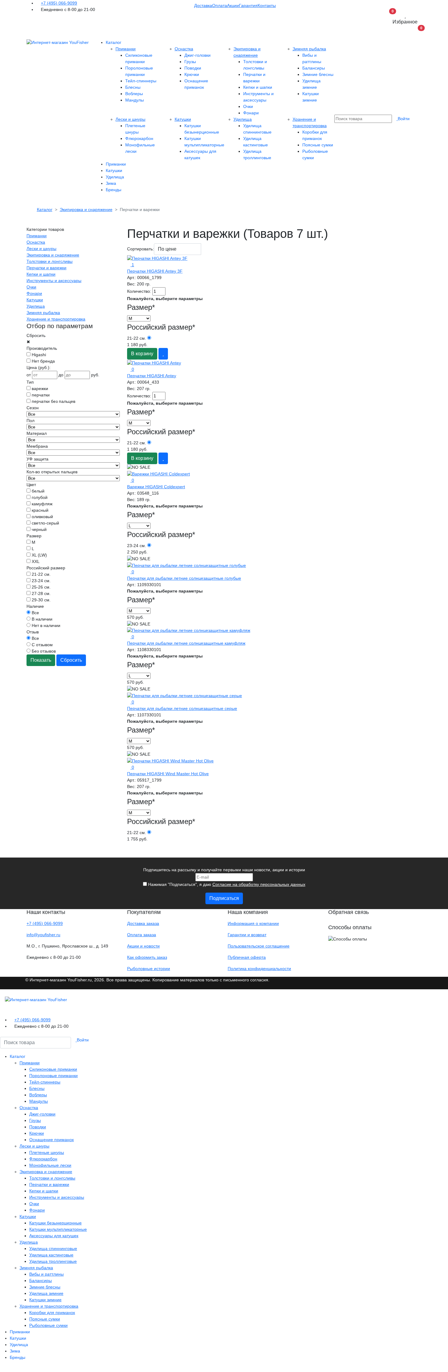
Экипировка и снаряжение (53, 255)
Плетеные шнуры (46, 1152)
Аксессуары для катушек (53, 1235)
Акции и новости (143, 946)
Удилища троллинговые (53, 1261)
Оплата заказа (141, 934)
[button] (415, 33)
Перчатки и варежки (46, 267)
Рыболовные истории (148, 968)
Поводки (192, 68)
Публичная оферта (247, 957)
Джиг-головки (197, 55)
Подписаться (224, 898)
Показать (40, 660)
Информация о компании (253, 923)
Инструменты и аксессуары (54, 280)
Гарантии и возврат (247, 934)
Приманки (126, 48)
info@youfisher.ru (43, 934)
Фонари (251, 112)
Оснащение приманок (51, 1139)
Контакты (267, 5)
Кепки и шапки (257, 87)
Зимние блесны (317, 74)
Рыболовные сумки (48, 1325)
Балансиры (313, 68)
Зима (111, 183)
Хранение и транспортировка (56, 319)
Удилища (242, 119)
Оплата (219, 5)
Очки (248, 106)
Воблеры (134, 93)
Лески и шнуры (130, 119)
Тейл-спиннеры (140, 80)
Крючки (191, 74)
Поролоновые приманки (53, 1075)
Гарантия (248, 5)
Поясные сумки (317, 144)
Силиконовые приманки (53, 1069)
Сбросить (71, 660)
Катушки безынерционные (55, 1222)
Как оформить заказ (147, 957)
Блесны (132, 87)
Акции (233, 5)
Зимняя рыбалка (309, 48)
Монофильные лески (50, 1165)
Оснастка (184, 48)
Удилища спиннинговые (53, 1248)
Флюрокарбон (139, 138)
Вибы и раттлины (46, 1274)
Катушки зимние (45, 1299)
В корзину (142, 353)
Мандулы (134, 100)
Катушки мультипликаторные (58, 1229)
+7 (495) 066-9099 (59, 3)
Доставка (203, 5)
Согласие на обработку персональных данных (258, 884)
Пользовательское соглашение (259, 946)
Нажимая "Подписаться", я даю (226, 884)
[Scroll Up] (1, 1368)
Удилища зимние (46, 1293)
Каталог (113, 42)
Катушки (183, 119)
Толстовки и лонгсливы (50, 261)
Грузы (190, 61)
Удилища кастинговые (51, 1254)
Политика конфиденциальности (259, 968)
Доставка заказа (143, 923)
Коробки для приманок (52, 1312)
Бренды (113, 189)
